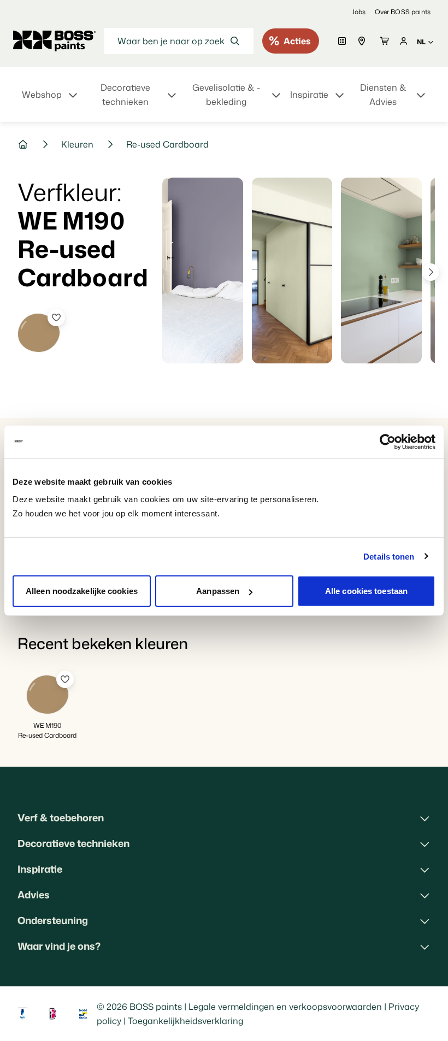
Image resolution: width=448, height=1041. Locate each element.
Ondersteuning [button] (52, 920)
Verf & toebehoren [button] (60, 817)
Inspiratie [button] (39, 869)
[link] (359, 11)
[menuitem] (51, 101)
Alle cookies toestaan (366, 591)
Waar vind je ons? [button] (59, 946)
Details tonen (388, 556)
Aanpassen (217, 591)
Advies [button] (33, 894)
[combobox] (179, 41)
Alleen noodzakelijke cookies (82, 591)
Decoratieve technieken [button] (73, 843)
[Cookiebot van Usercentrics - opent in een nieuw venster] (387, 441)
